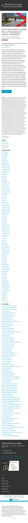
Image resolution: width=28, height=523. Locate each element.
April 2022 (4, 242)
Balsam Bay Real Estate (16, 100)
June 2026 (4, 157)
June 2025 (4, 176)
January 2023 (5, 226)
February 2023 (5, 224)
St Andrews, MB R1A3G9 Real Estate (16, 122)
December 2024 (6, 186)
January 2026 (5, 164)
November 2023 (6, 209)
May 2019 (4, 297)
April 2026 (4, 159)
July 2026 (4, 155)
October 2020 (5, 269)
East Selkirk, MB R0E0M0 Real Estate (13, 104)
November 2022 (6, 230)
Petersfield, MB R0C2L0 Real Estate (16, 115)
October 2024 (5, 190)
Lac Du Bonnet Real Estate (8, 352)
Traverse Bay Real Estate (9, 129)
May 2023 (4, 219)
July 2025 (4, 174)
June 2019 (4, 295)
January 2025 (5, 185)
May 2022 (4, 240)
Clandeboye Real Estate (16, 103)
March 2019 (4, 301)
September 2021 (6, 252)
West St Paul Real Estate (8, 425)
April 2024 (4, 200)
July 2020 (4, 273)
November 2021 (6, 249)
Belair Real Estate (8, 103)
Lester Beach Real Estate (8, 356)
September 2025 (6, 171)
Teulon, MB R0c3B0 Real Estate (10, 418)
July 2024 (4, 195)
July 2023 (4, 216)
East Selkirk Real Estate (8, 330)
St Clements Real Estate (8, 403)
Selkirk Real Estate (6, 382)
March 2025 (5, 181)
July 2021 (4, 256)
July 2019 (4, 294)
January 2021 (5, 266)
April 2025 (4, 179)
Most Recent (5, 152)
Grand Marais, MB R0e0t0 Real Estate (11, 342)
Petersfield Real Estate (6, 115)
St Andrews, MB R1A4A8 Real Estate (11, 401)
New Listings (5, 143)
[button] (3, 457)
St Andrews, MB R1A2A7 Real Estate (13, 38)
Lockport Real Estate (19, 111)
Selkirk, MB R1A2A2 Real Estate (9, 389)
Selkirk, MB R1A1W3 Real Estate (10, 119)
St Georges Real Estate (8, 409)
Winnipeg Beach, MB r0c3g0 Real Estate (16, 133)
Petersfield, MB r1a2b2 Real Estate (8, 117)
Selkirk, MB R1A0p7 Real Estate (11, 118)
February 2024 (5, 204)
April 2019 (4, 299)
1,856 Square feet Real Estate (10, 98)
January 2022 (5, 245)
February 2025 (5, 183)
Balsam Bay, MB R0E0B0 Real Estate (11, 321)
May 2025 (4, 178)
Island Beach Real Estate (8, 347)
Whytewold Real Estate (17, 132)
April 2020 (4, 278)
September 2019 (6, 290)
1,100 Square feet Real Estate (12, 97)
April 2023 (4, 221)
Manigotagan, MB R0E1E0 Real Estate (8, 113)
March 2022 (5, 244)
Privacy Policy (6, 497)
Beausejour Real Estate (8, 325)
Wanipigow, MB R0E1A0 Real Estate (11, 423)
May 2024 (4, 198)
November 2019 (6, 287)
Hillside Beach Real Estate (18, 107)
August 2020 (5, 271)
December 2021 (6, 247)
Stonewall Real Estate (6, 128)
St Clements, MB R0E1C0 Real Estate (11, 406)
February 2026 (5, 162)
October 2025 (5, 169)
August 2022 (5, 235)
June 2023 (4, 218)
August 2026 (5, 153)
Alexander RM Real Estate (8, 316)
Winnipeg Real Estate (6, 134)
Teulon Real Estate (13, 128)
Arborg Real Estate (8, 100)
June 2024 (4, 197)
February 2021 (5, 264)
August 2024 (5, 193)
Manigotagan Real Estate (21, 112)
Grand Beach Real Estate (8, 338)
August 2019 (5, 292)
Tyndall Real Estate (17, 129)
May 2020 (4, 276)
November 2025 (6, 167)
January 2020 (5, 283)
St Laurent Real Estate (9, 127)
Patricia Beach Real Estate (19, 114)
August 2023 (5, 214)
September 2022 (6, 233)
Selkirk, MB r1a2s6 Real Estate (9, 392)
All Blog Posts (5, 142)
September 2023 (6, 212)
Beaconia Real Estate (15, 102)
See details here (6, 47)
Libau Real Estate (12, 111)
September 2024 (6, 192)
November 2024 (6, 188)
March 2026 (5, 160)
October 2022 (5, 231)
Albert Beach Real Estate (12, 99)
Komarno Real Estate (7, 349)
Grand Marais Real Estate (9, 106)
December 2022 (6, 228)
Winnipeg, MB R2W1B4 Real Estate (16, 134)
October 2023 (5, 211)
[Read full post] (14, 20)
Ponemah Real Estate (19, 117)
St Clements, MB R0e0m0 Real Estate (11, 404)
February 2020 (5, 282)
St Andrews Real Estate (17, 121)
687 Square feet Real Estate (9, 312)
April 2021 (4, 261)
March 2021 (4, 263)
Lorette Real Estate (5, 112)
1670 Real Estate (19, 98)
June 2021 (4, 257)
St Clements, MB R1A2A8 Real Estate (11, 126)
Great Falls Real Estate (9, 107)
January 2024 (5, 205)
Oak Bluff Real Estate (10, 114)
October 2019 (5, 289)
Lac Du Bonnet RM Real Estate (15, 110)
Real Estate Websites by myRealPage (17, 497)
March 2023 (5, 223)
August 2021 (5, 254)
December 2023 (6, 207)
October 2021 (5, 250)
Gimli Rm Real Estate (15, 105)
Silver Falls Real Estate (9, 121)
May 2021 (4, 259)
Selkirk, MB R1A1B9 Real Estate (9, 385)
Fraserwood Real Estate (8, 333)
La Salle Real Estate (7, 351)
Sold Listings (5, 147)
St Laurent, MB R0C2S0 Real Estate (19, 127)
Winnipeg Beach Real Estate (9, 430)
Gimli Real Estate (8, 105)
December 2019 (6, 285)
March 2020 (5, 280)
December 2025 (6, 166)
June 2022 (4, 238)
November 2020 (6, 268)
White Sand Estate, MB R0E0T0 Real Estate (13, 427)
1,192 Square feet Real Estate (9, 307)
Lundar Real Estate (12, 112)
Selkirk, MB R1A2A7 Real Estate (10, 120)
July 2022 (4, 237)
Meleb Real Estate (6, 370)
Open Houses (5, 145)
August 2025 (5, 172)
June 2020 (4, 275)
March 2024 (5, 202)
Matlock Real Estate (19, 113)
